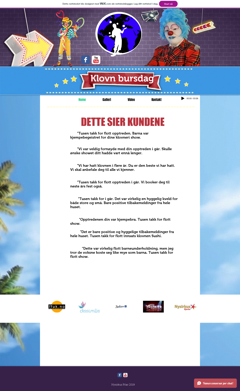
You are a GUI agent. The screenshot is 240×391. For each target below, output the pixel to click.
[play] (209, 11)
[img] (57, 307)
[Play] (182, 98)
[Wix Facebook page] (120, 375)
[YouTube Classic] (96, 59)
